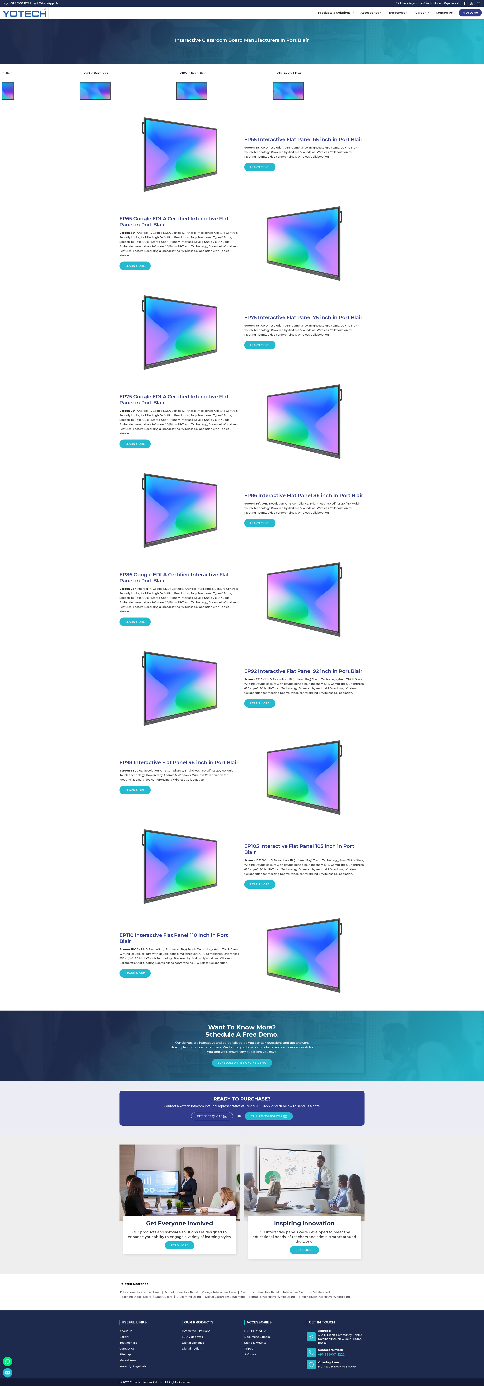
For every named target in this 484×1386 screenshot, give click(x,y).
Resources (397, 12)
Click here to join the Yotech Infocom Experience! (427, 3)
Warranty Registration (134, 1366)
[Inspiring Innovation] (304, 1183)
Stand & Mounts (255, 1342)
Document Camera (257, 1337)
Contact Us (444, 12)
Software (250, 1354)
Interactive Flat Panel (196, 1331)
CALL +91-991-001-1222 (266, 1116)
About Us (125, 1331)
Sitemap (125, 1354)
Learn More (260, 167)
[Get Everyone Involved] (179, 1183)
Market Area (127, 1360)
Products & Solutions (334, 12)
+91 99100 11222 (20, 3)
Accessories (370, 12)
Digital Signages (193, 1342)
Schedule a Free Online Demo (242, 1062)
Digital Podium (192, 1348)
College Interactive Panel (219, 1292)
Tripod (248, 1348)
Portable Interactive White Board (272, 1297)
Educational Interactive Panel (140, 1292)
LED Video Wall (192, 1337)
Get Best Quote (209, 1116)
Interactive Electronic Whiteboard (306, 1292)
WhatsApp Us (48, 3)
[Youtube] (471, 3)
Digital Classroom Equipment (225, 1297)
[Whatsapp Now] (7, 1361)
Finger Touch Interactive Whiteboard (324, 1297)
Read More (179, 1245)
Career (420, 12)
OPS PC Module (255, 1331)
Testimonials (128, 1342)
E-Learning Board (189, 1297)
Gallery (124, 1337)
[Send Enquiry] (7, 1372)
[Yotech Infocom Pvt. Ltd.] (24, 13)
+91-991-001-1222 (331, 1354)
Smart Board (163, 1297)
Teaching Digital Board (135, 1297)
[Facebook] (464, 3)
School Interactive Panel (181, 1292)
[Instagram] (478, 3)
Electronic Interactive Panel (260, 1292)
